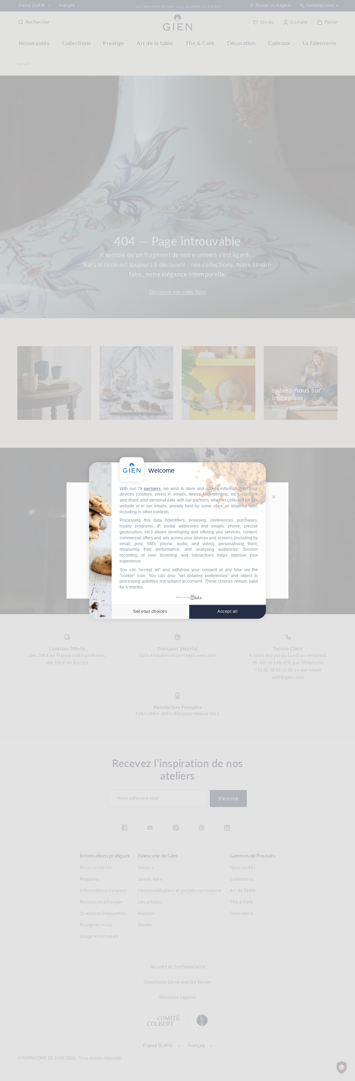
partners (152, 488)
